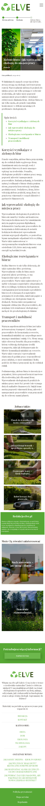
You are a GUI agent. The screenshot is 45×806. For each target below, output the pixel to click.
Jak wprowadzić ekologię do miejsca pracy (21, 129)
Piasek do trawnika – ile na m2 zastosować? (22, 421)
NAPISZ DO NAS (22, 656)
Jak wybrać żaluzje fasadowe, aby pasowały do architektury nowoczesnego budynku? (22, 778)
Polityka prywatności (22, 791)
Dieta (22, 732)
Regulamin (22, 802)
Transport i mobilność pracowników (18, 139)
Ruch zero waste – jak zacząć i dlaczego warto (22, 564)
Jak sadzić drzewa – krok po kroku (22, 759)
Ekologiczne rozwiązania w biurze (24, 134)
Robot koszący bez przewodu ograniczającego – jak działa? (22, 498)
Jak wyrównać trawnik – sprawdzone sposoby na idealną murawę (22, 447)
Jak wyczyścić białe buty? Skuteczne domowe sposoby (22, 764)
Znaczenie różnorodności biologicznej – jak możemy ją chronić (22, 611)
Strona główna (8, 20)
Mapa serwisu (22, 797)
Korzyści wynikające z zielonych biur (23, 122)
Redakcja (22, 716)
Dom (22, 735)
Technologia (22, 743)
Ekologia (19, 20)
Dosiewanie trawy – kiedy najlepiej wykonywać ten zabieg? (22, 472)
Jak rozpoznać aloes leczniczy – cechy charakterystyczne (22, 770)
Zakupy (22, 746)
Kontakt (22, 719)
